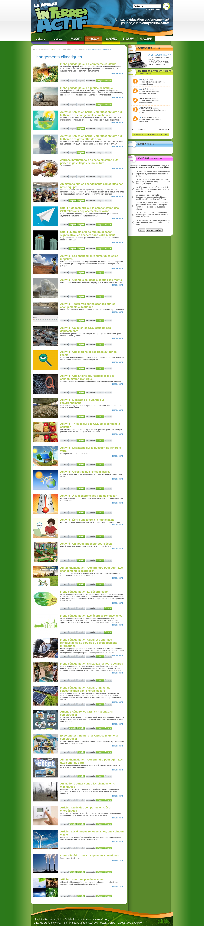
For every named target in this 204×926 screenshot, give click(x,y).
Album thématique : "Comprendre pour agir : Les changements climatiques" (91, 569)
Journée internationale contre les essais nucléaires (152, 83)
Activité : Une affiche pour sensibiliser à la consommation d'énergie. (87, 377)
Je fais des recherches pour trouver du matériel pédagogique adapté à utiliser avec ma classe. (152, 215)
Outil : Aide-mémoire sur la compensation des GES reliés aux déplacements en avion (89, 209)
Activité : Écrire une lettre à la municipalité (87, 519)
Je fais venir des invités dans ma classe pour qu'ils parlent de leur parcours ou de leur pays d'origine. (153, 181)
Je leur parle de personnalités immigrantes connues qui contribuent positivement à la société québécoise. (151, 197)
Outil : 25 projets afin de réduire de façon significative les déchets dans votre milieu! (87, 233)
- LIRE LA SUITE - (117, 73)
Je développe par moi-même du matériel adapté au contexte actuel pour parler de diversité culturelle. (152, 189)
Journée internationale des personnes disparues (149, 92)
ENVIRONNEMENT (80, 49)
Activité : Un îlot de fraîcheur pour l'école (86, 543)
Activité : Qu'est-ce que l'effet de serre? (85, 471)
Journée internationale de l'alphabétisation (149, 102)
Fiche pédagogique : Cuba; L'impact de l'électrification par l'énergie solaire (85, 689)
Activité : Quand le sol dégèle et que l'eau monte (91, 279)
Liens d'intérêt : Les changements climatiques (89, 855)
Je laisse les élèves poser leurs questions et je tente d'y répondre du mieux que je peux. (153, 174)
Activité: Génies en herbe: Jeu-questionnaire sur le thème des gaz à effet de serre (91, 138)
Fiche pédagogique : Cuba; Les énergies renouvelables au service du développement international (88, 642)
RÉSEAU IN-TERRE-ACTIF (42, 49)
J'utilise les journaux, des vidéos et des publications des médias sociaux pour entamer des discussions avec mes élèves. (152, 206)
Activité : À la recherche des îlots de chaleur (88, 495)
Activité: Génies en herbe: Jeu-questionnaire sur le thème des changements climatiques (91, 114)
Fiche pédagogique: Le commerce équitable (88, 64)
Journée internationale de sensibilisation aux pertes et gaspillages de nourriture (89, 162)
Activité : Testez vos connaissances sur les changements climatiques (87, 305)
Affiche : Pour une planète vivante (81, 879)
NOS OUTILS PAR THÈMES (63, 49)
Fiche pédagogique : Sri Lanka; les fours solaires (91, 663)
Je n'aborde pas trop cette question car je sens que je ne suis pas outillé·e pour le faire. (153, 222)
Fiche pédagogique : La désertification (84, 591)
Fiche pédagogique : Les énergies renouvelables (91, 615)
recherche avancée (153, 9)
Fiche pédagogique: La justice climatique (86, 88)
